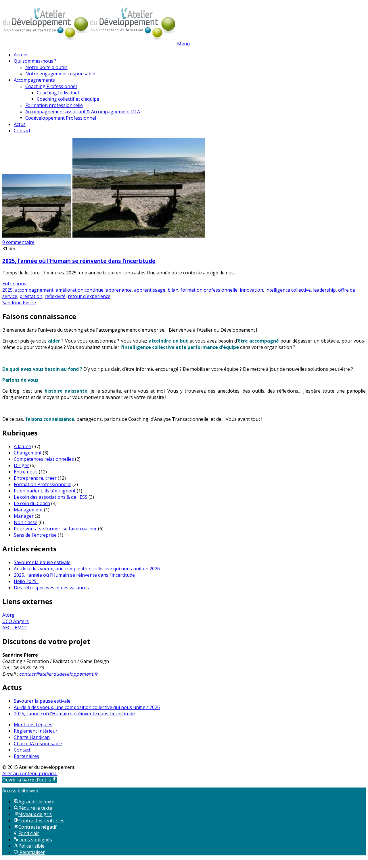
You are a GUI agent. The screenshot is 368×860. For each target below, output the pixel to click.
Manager (24, 516)
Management (28, 510)
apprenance (119, 290)
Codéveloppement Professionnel (60, 118)
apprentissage (149, 290)
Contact (22, 130)
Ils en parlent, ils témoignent (45, 491)
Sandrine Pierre (19, 302)
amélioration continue (79, 290)
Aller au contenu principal (29, 773)
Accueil (21, 54)
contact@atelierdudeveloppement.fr (58, 674)
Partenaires (26, 756)
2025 (7, 290)
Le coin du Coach (32, 503)
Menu (183, 44)
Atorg (8, 615)
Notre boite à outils (46, 67)
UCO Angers (15, 621)
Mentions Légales (33, 724)
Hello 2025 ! (26, 581)
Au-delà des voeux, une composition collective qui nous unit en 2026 (87, 568)
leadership (324, 290)
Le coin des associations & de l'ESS (50, 497)
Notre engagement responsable (60, 73)
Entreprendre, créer (35, 478)
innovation (251, 290)
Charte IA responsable (38, 743)
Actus (20, 124)
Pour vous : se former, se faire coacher (55, 528)
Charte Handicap (32, 737)
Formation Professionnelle (42, 484)
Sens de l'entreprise (35, 535)
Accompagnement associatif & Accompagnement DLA (82, 111)
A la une (22, 446)
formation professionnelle (209, 290)
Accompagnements (34, 80)
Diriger (21, 465)
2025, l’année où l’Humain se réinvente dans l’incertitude (79, 260)
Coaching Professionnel (51, 86)
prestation (31, 296)
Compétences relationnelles (44, 459)
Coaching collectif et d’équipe (68, 99)
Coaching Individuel (58, 92)
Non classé (25, 522)
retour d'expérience (89, 296)
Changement (28, 453)
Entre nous (14, 283)
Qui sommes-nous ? (35, 61)
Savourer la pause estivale (42, 562)
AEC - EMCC (14, 627)
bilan (173, 290)
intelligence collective (288, 290)
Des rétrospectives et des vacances (51, 587)
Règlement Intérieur (35, 731)
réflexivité (55, 296)
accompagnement (34, 290)
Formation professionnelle (54, 105)
